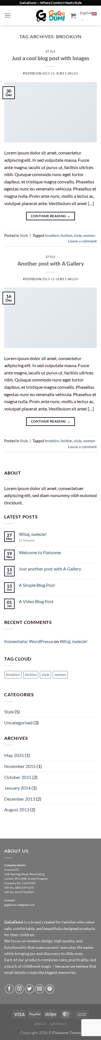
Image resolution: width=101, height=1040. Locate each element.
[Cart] (73, 16)
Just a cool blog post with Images (50, 58)
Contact (58, 1024)
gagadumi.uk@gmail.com (19, 904)
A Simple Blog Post (37, 585)
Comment (27, 540)
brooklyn (52, 235)
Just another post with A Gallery (50, 568)
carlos (71, 73)
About (40, 1024)
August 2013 (16, 809)
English (86, 13)
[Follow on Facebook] (9, 989)
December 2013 (19, 798)
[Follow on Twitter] (29, 989)
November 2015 (20, 766)
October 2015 (17, 777)
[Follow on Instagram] (19, 989)
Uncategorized (18, 722)
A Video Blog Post (36, 601)
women (89, 235)
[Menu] (7, 15)
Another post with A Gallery (50, 263)
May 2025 (14, 755)
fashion (66, 235)
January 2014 (17, 787)
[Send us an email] (39, 989)
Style (51, 51)
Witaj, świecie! (33, 534)
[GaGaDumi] (50, 15)
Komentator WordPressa (28, 641)
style (78, 235)
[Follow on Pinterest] (49, 989)
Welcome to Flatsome (40, 552)
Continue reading (50, 216)
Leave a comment (82, 241)
